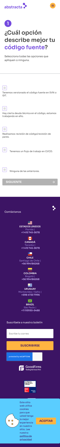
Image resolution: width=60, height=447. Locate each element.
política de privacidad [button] (26, 438)
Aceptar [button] (46, 421)
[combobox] (53, 5)
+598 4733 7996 (30, 294)
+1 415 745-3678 (30, 232)
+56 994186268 (30, 263)
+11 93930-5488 (30, 310)
